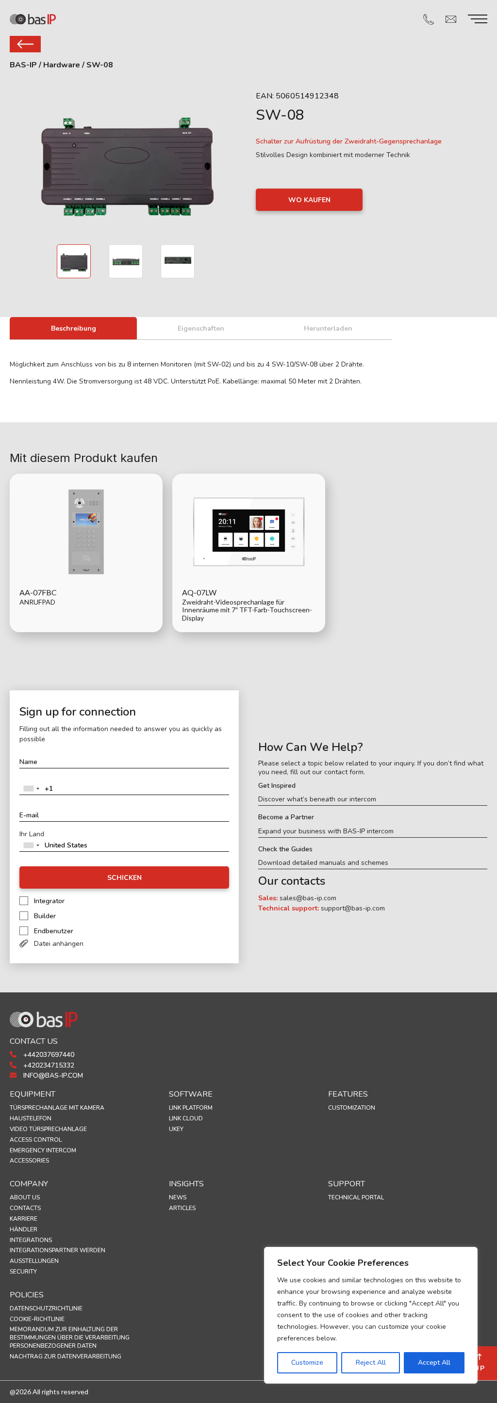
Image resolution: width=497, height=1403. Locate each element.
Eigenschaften (201, 328)
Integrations (31, 1240)
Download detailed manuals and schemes (323, 863)
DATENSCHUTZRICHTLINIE (46, 1308)
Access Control (36, 1140)
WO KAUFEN (309, 200)
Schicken (124, 877)
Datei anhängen (58, 943)
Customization (351, 1108)
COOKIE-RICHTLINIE (37, 1319)
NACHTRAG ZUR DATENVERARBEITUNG (65, 1356)
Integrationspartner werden (57, 1250)
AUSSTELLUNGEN (34, 1261)
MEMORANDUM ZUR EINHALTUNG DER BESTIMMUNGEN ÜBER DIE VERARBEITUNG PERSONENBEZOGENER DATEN (70, 1337)
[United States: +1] (31, 789)
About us (25, 1197)
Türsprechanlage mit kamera (57, 1108)
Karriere (23, 1219)
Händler (23, 1229)
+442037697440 (47, 1054)
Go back (25, 44)
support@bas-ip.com (353, 908)
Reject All (371, 1362)
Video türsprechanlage (48, 1129)
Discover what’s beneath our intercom (317, 799)
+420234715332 (47, 1065)
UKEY (176, 1129)
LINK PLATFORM (191, 1108)
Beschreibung (73, 328)
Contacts (25, 1208)
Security (23, 1271)
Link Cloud (186, 1118)
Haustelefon (30, 1118)
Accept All (434, 1362)
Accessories (29, 1160)
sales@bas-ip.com (308, 898)
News (177, 1197)
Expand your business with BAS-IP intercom (326, 831)
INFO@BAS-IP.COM (52, 1075)
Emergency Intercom (43, 1150)
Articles (182, 1208)
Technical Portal (356, 1197)
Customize (307, 1362)
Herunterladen (328, 328)
